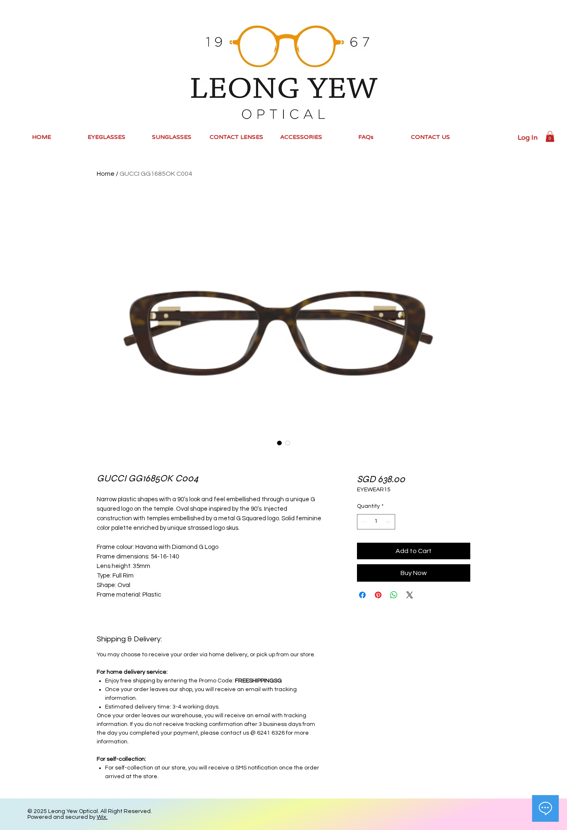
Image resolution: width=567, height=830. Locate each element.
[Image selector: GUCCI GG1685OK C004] (279, 443)
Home (106, 173)
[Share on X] (410, 595)
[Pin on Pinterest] (378, 595)
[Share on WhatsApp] (394, 595)
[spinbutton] (376, 522)
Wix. (102, 817)
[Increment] (389, 522)
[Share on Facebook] (362, 595)
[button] (550, 136)
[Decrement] (363, 522)
